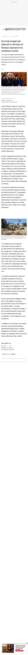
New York (3, 346)
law (10, 346)
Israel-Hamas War (14, 36)
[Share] (2, 69)
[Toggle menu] (3, 29)
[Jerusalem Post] (15, 29)
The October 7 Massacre (7, 349)
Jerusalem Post (4, 36)
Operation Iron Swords (7, 347)
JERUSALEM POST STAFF (8, 98)
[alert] (15, 648)
